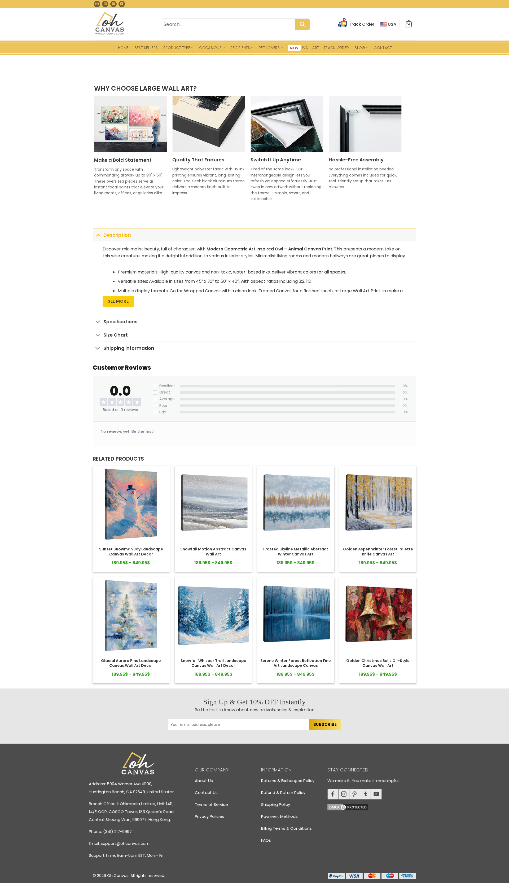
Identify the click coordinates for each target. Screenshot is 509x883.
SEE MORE (118, 301)
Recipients (240, 47)
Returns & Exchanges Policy (287, 780)
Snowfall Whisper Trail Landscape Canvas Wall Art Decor (213, 663)
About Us (204, 780)
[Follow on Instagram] (97, 4)
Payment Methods (279, 816)
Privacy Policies (209, 816)
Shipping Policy (275, 804)
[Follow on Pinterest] (113, 4)
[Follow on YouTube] (122, 4)
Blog (359, 47)
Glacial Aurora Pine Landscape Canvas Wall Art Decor (131, 663)
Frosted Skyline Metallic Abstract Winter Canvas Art (295, 551)
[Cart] (409, 24)
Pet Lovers (269, 47)
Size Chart (115, 335)
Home (123, 47)
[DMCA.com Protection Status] (373, 806)
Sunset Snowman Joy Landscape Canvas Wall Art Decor (131, 551)
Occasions (210, 47)
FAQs (266, 840)
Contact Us (206, 792)
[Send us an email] (105, 4)
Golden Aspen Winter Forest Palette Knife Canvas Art (378, 551)
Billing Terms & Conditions (286, 828)
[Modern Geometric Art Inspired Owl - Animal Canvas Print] (131, 504)
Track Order (336, 47)
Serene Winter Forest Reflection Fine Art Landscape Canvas (295, 663)
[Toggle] (98, 235)
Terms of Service (211, 804)
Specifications (120, 322)
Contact (383, 47)
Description (117, 235)
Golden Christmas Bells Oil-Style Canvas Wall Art (378, 663)
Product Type (176, 47)
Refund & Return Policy (283, 792)
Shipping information (128, 348)
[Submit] (302, 24)
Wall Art (310, 47)
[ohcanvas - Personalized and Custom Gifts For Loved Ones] (110, 24)
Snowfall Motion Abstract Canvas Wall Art (213, 551)
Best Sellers (146, 47)
